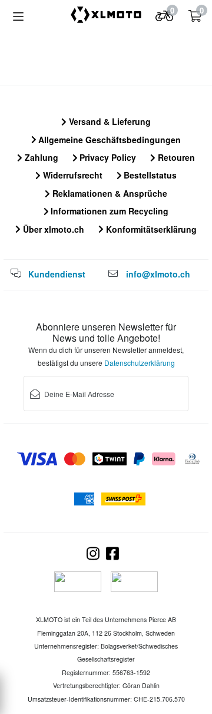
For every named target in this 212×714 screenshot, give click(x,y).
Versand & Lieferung (109, 121)
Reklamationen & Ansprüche (108, 193)
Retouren (175, 157)
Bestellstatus (149, 175)
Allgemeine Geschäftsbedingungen (108, 140)
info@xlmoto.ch (158, 274)
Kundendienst (56, 274)
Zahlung (40, 157)
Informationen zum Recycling (108, 211)
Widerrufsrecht (71, 175)
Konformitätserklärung (150, 229)
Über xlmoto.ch (52, 229)
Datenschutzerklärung (139, 363)
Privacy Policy (106, 157)
